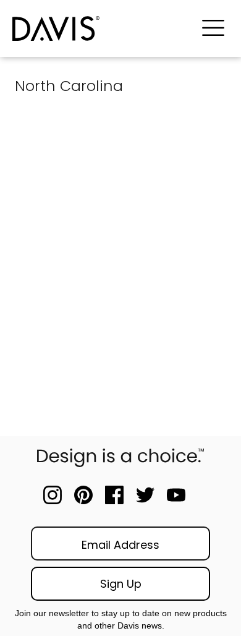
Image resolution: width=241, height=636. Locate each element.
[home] (99, 28)
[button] (213, 28)
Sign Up (121, 583)
